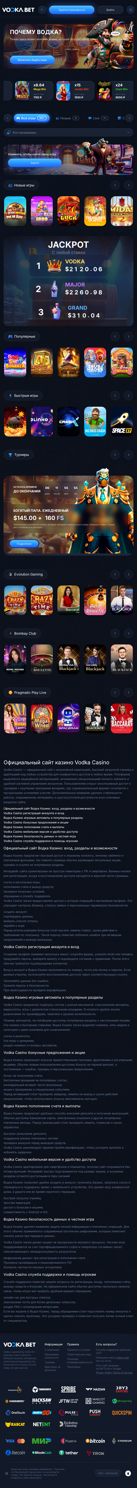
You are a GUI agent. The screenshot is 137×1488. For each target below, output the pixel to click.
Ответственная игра (79, 1354)
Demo (15, 228)
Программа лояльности (52, 1356)
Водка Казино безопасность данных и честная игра (40, 836)
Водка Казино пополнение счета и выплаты (34, 827)
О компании (52, 1349)
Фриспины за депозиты (52, 1368)
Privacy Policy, (104, 1372)
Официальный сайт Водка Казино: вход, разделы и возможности (49, 808)
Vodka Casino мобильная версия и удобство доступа (41, 831)
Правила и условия (78, 1349)
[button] (8, 118)
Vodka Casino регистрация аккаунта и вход (34, 813)
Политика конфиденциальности (79, 1360)
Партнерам (73, 1366)
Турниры (50, 1362)
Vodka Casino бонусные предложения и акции (36, 822)
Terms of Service (123, 1372)
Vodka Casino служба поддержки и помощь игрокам (41, 841)
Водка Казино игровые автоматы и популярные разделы (43, 818)
